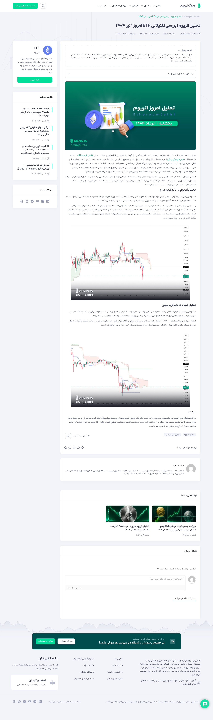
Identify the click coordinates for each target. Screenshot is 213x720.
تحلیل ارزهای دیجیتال (187, 33)
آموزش (135, 6)
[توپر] (68, 588)
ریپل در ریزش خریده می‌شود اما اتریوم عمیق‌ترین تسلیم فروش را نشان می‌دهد (177, 528)
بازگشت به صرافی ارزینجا (25, 5)
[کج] (72, 588)
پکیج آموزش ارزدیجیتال (82, 658)
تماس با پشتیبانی (45, 641)
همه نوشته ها (189, 16)
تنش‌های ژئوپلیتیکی (175, 159)
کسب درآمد (87, 665)
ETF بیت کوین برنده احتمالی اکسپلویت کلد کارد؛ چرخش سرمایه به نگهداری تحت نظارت (35, 150)
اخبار (158, 6)
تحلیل (147, 6)
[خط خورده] (81, 588)
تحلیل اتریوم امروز (172, 434)
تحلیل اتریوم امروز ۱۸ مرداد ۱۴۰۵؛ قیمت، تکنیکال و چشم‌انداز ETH (129, 528)
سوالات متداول (66, 641)
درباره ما (117, 658)
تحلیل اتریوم (189, 434)
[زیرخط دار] (76, 588)
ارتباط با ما (116, 665)
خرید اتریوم (35, 79)
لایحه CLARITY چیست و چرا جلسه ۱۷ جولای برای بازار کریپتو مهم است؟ (34, 112)
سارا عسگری (178, 466)
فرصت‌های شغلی (114, 678)
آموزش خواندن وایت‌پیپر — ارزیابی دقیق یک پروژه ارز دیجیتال (33, 166)
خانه (198, 16)
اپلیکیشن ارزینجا (114, 672)
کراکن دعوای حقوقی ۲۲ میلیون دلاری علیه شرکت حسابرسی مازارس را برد (34, 131)
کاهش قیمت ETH (85, 155)
